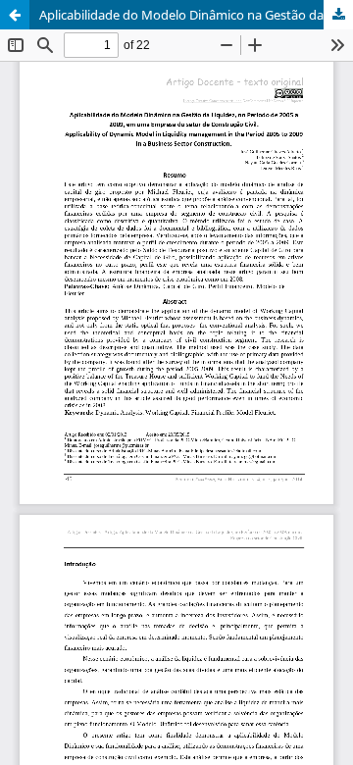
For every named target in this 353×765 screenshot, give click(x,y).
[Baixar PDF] (338, 14)
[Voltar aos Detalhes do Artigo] (14, 14)
